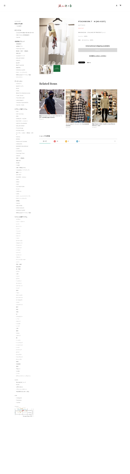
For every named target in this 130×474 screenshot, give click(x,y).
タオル (17, 333)
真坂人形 (18, 53)
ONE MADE (19, 205)
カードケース (19, 297)
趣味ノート (19, 172)
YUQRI (18, 165)
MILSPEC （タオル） (21, 177)
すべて (45, 141)
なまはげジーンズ (20, 55)
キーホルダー (19, 300)
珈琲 (17, 366)
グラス (17, 271)
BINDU (18, 139)
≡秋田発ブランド (20, 41)
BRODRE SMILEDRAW (22, 146)
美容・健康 (19, 264)
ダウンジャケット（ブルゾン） (23, 375)
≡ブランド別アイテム (21, 109)
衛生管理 (18, 266)
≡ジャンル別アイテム (21, 217)
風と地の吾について (21, 382)
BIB (17, 116)
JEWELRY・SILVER (21, 118)
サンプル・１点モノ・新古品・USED (24, 133)
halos (17, 90)
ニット (17, 224)
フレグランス (19, 357)
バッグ (17, 347)
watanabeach (20, 100)
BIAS (17, 88)
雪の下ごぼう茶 (20, 65)
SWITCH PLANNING (21, 123)
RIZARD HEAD (20, 130)
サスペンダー (19, 295)
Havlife (18, 37)
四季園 (17, 200)
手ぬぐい (18, 368)
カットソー (19, 226)
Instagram (19, 398)
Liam (17, 184)
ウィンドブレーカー (21, 259)
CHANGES (19, 151)
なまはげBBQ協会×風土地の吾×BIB (25, 32)
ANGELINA (19, 143)
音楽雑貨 (18, 364)
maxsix (18, 203)
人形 (17, 273)
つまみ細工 (19, 26)
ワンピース (19, 245)
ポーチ (17, 352)
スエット (18, 235)
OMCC (17, 181)
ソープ (17, 326)
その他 (17, 371)
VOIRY (18, 148)
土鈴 (17, 328)
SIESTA (18, 60)
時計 (17, 309)
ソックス (18, 340)
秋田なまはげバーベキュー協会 (23, 74)
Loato (17, 193)
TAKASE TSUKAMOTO (22, 102)
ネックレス (19, 283)
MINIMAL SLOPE (20, 70)
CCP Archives (20, 114)
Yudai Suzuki (20, 95)
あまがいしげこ (20, 86)
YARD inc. (19, 191)
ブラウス (18, 233)
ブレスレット (19, 285)
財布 (17, 290)
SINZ (17, 179)
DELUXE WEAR (20, 58)
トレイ (17, 276)
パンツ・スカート (20, 221)
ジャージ (18, 252)
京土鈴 (17, 162)
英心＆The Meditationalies (23, 93)
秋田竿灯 (18, 67)
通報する (89, 62)
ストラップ (19, 349)
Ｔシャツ (18, 231)
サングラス (19, 354)
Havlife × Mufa (20, 105)
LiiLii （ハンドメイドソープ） (23, 196)
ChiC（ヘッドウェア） (21, 198)
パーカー (18, 250)
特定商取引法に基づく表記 (22, 391)
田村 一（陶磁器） (20, 158)
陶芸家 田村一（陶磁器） (22, 51)
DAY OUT (18, 174)
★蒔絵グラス (19, 46)
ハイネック (19, 247)
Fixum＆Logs (19, 128)
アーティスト (19, 81)
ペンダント (19, 281)
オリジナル (18, 30)
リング (17, 288)
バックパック (19, 345)
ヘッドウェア (19, 342)
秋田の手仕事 (19, 24)
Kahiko (18, 136)
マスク (17, 302)
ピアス (17, 278)
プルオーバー (19, 243)
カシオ (17, 189)
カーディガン (19, 240)
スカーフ (18, 321)
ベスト (17, 238)
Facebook (19, 400)
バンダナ (18, 323)
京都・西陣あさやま (21, 167)
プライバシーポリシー (21, 389)
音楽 (17, 311)
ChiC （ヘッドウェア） (22, 72)
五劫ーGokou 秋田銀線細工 (23, 35)
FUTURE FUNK (20, 186)
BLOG (17, 384)
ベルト (17, 292)
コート (17, 262)
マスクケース (19, 304)
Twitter (18, 402)
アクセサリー (19, 316)
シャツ (17, 228)
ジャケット (19, 254)
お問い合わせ (19, 387)
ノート (17, 319)
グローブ (18, 335)
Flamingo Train (20, 48)
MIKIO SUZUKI (20, 208)
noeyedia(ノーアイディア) (22, 170)
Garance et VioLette (21, 141)
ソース (17, 373)
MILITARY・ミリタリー (22, 121)
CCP (17, 111)
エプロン (18, 219)
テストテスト (19, 77)
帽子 (17, 307)
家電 (17, 361)
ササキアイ (19, 83)
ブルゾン (18, 257)
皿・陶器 (18, 269)
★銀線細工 (19, 43)
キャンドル (19, 359)
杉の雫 (17, 63)
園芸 (17, 330)
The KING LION (20, 98)
